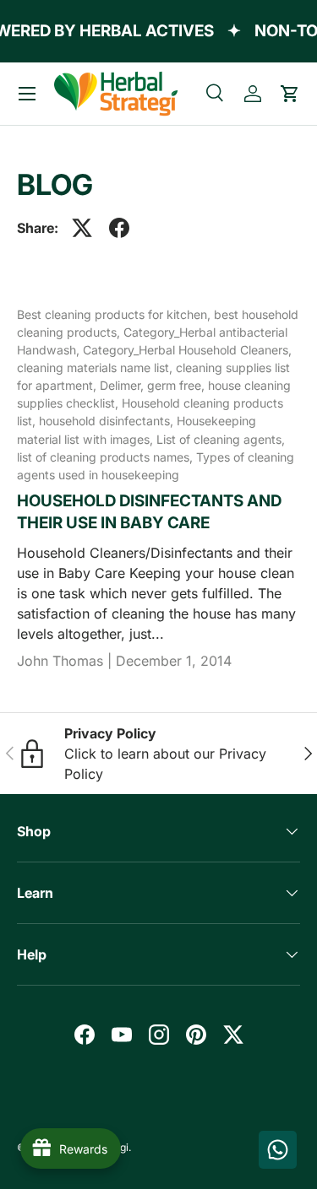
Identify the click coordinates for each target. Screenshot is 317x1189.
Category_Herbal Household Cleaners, (187, 350)
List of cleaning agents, (220, 439)
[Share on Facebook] (119, 227)
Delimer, (123, 385)
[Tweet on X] (82, 227)
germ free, (177, 385)
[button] (290, 93)
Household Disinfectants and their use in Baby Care (149, 511)
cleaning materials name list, (96, 367)
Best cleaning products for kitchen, (115, 314)
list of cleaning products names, (106, 457)
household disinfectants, (108, 420)
